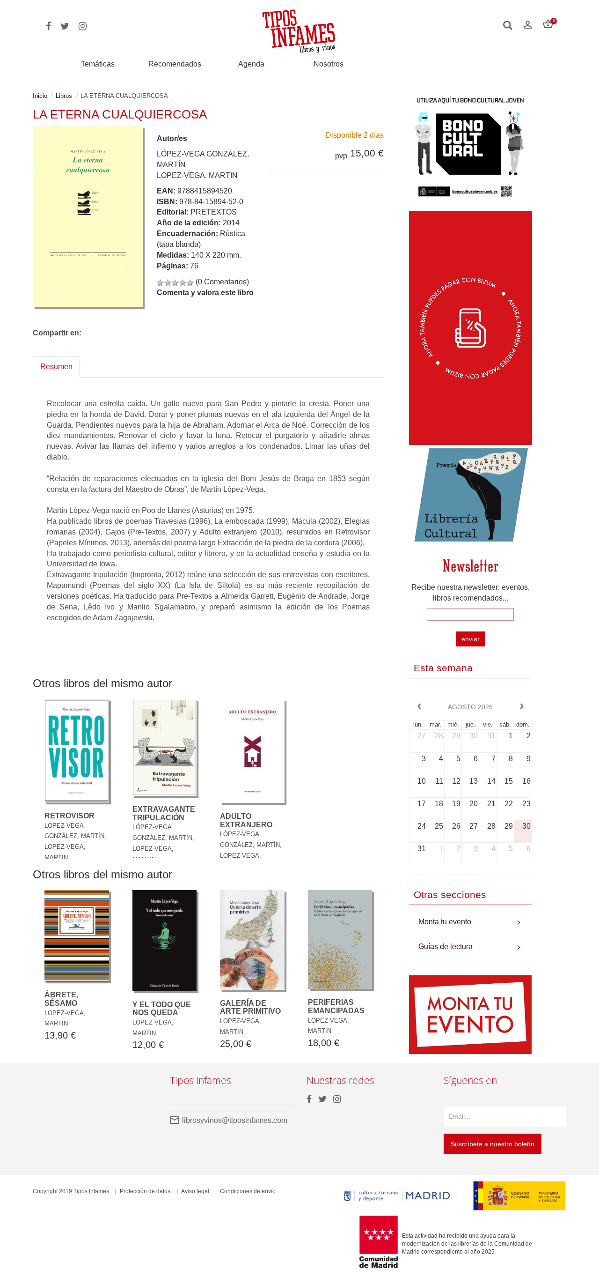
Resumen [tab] (56, 367)
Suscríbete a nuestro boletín (492, 1144)
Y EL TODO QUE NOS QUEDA (161, 1009)
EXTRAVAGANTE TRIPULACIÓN (163, 813)
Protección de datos (145, 1191)
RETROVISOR (69, 816)
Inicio (40, 95)
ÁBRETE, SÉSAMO (61, 999)
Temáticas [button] (98, 64)
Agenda (251, 64)
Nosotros (328, 64)
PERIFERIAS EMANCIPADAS (336, 1006)
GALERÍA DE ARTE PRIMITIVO (250, 1007)
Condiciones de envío (248, 1191)
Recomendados (174, 64)
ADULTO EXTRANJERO (246, 820)
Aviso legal (195, 1191)
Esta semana (443, 667)
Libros (64, 95)
